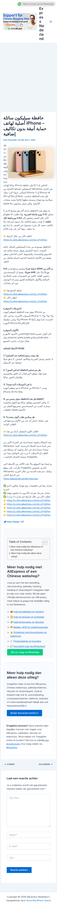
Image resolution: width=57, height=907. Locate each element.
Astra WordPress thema (38, 900)
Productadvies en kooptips (27, 641)
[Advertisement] (28, 73)
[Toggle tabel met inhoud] (43, 542)
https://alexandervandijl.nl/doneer (20, 478)
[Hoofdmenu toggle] (51, 21)
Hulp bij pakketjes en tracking (29, 611)
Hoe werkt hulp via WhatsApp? (29, 646)
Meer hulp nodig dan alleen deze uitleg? (26, 555)
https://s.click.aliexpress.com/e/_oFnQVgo (25, 239)
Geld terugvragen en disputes (29, 622)
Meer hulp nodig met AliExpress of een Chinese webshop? (27, 548)
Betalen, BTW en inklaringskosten (31, 627)
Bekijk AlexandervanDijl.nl (24, 713)
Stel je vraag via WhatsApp (25, 652)
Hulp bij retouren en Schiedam (29, 617)
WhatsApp (11, 747)
